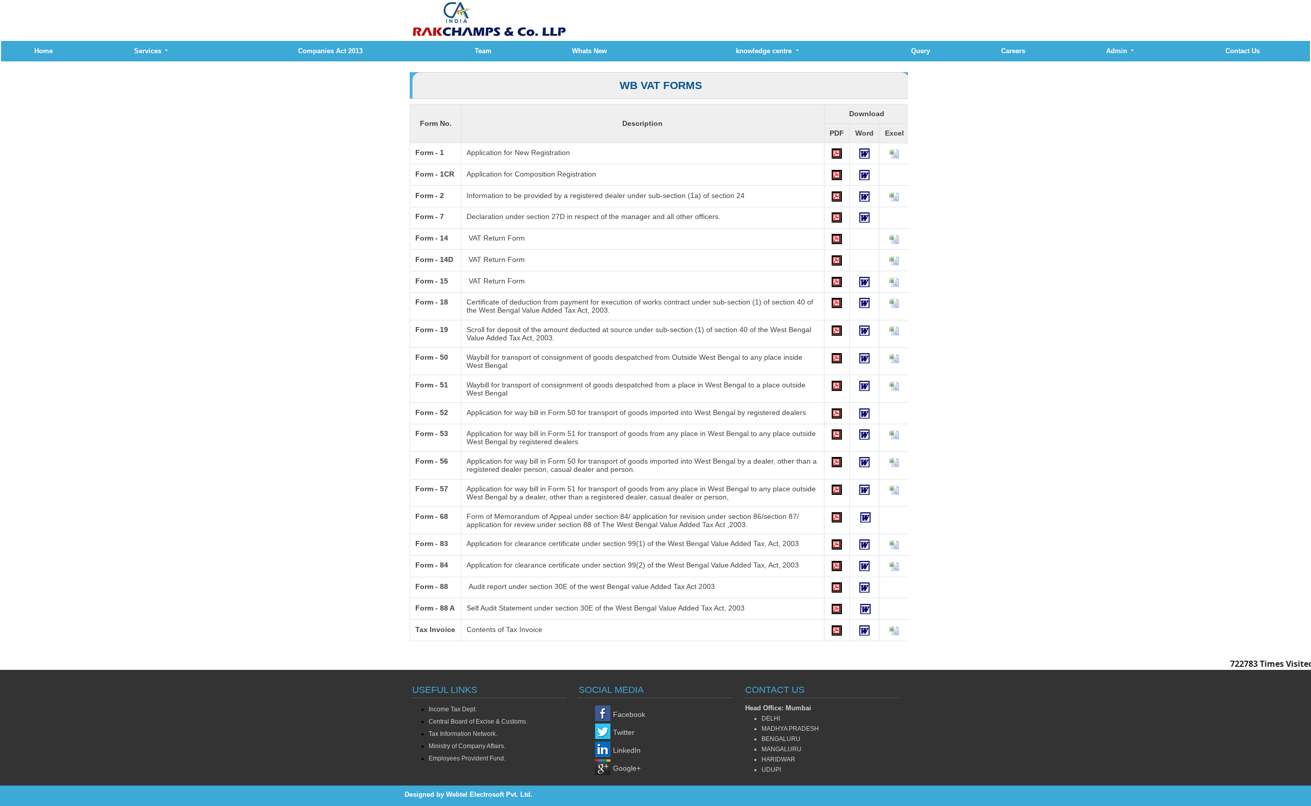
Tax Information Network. (463, 733)
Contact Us (1242, 51)
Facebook (629, 714)
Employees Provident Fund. (467, 758)
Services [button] (148, 51)
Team (483, 51)
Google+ (627, 768)
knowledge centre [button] (765, 51)
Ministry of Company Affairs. (467, 746)
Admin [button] (1117, 51)
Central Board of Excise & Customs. (478, 721)
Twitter (624, 732)
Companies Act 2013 (330, 51)
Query (920, 51)
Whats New (589, 51)
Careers (1013, 51)
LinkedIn (627, 750)
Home (43, 51)
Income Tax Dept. (453, 709)
